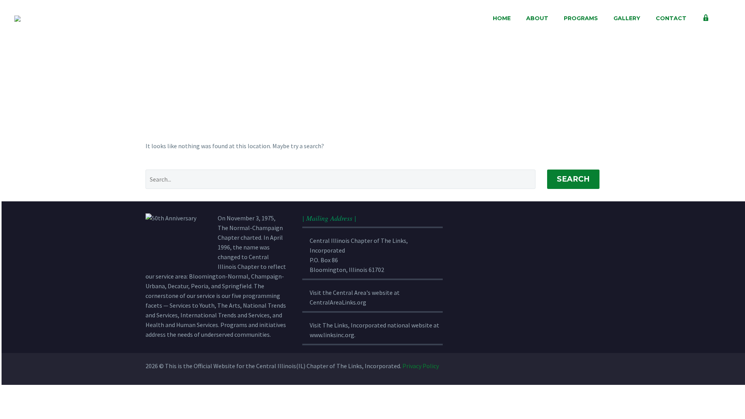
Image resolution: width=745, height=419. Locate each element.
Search (573, 179)
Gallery (626, 18)
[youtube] (574, 366)
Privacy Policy (420, 366)
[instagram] (540, 366)
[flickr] (557, 366)
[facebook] (523, 366)
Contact (671, 18)
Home (502, 18)
